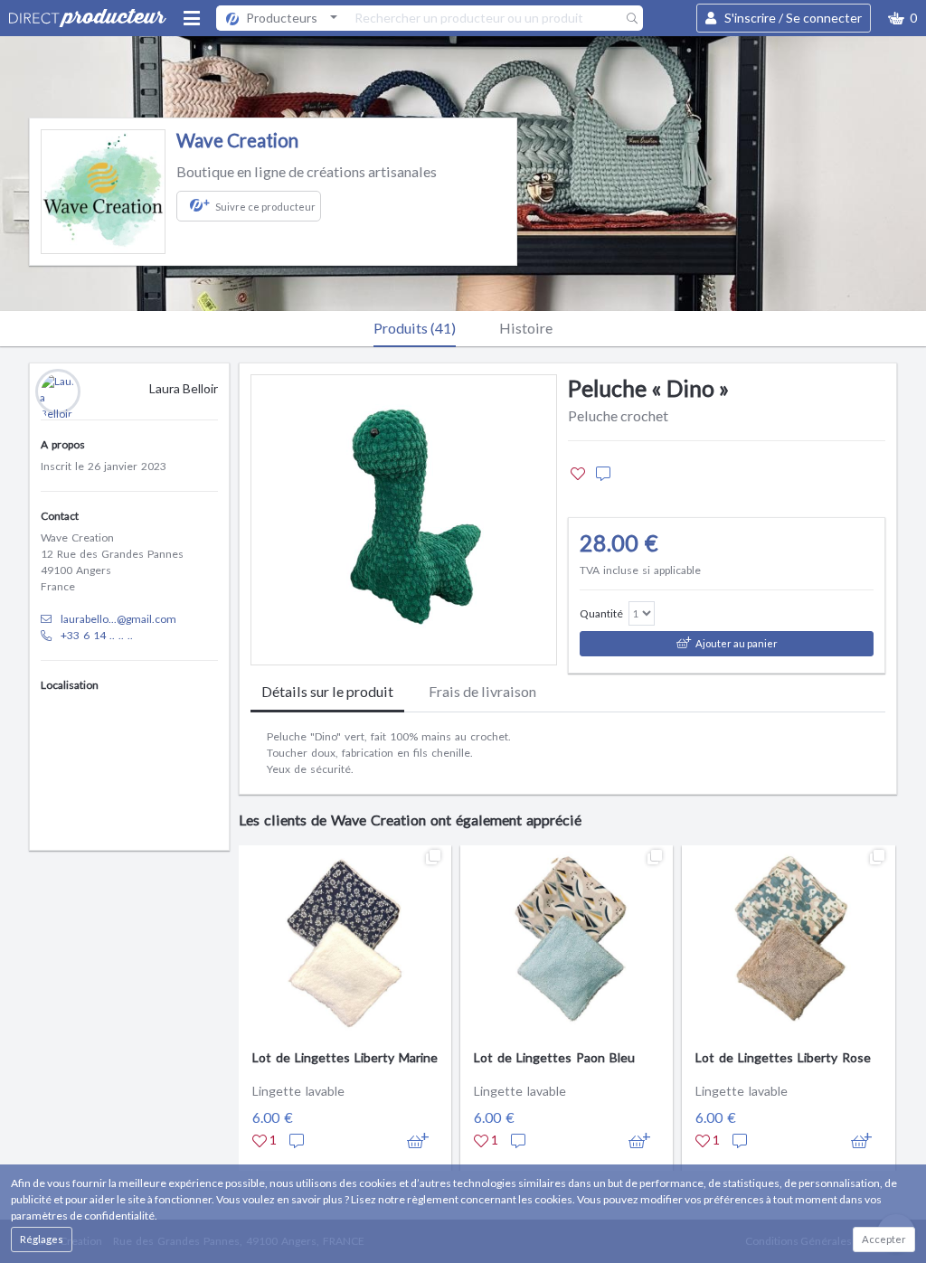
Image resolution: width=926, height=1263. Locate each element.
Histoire (526, 327)
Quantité (601, 613)
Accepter (884, 1239)
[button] (902, 18)
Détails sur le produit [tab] (327, 691)
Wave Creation (237, 140)
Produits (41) (414, 327)
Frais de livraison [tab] (482, 691)
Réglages (41, 1239)
